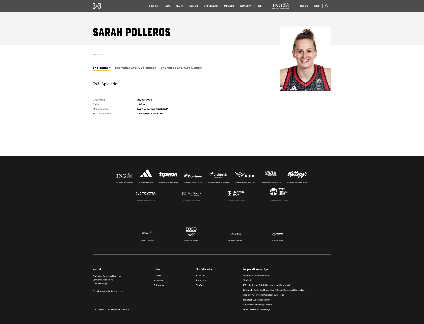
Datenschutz (160, 285)
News (167, 6)
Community (246, 6)
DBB (260, 6)
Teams (179, 6)
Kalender (229, 6)
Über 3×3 (154, 6)
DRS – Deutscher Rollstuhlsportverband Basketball (266, 285)
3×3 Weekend (211, 6)
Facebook (200, 275)
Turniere (193, 6)
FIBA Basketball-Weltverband (256, 275)
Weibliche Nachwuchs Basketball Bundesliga (263, 295)
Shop (316, 6)
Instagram (201, 280)
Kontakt (157, 275)
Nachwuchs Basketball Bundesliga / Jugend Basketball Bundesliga (273, 290)
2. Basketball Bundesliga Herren (257, 304)
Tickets (304, 6)
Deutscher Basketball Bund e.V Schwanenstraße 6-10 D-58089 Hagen (107, 280)
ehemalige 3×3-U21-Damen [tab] (181, 68)
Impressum (159, 280)
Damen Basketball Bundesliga (256, 309)
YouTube (200, 285)
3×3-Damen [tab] (101, 68)
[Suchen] (326, 6)
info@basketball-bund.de (111, 291)
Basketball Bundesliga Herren (256, 300)
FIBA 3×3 (246, 280)
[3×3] (97, 6)
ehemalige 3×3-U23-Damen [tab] (135, 68)
